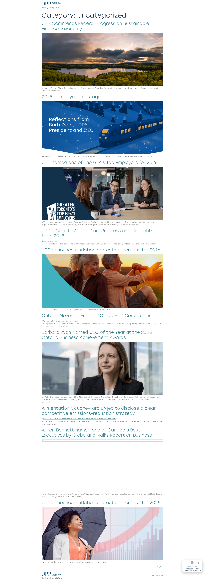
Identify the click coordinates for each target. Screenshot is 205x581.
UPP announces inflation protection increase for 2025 (101, 502)
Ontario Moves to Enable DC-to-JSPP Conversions (96, 315)
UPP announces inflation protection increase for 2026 (101, 249)
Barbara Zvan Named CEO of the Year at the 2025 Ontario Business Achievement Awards (97, 335)
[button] (199, 563)
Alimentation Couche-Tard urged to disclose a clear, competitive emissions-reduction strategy (99, 411)
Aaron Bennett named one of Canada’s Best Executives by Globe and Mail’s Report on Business (97, 432)
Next (160, 567)
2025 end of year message (71, 96)
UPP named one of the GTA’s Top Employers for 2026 (100, 162)
